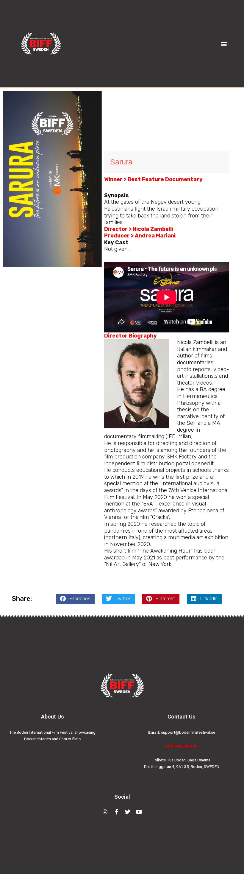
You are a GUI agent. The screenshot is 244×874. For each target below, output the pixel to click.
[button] (224, 44)
